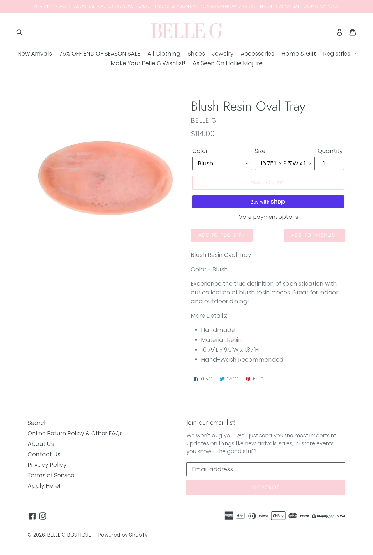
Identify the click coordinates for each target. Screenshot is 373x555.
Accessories (257, 54)
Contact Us (44, 454)
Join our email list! (211, 422)
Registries (337, 54)
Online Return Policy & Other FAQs (75, 433)
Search (38, 423)
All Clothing (163, 54)
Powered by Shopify (122, 534)
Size (260, 151)
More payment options (268, 216)
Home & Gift (298, 54)
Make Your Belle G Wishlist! (148, 63)
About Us (41, 444)
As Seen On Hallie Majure (228, 63)
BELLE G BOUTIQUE (69, 534)
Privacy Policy (47, 465)
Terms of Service (51, 475)
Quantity (330, 151)
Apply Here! (44, 486)
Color (200, 151)
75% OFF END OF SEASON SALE (99, 54)
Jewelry (222, 54)
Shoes (196, 54)
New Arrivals (34, 54)
